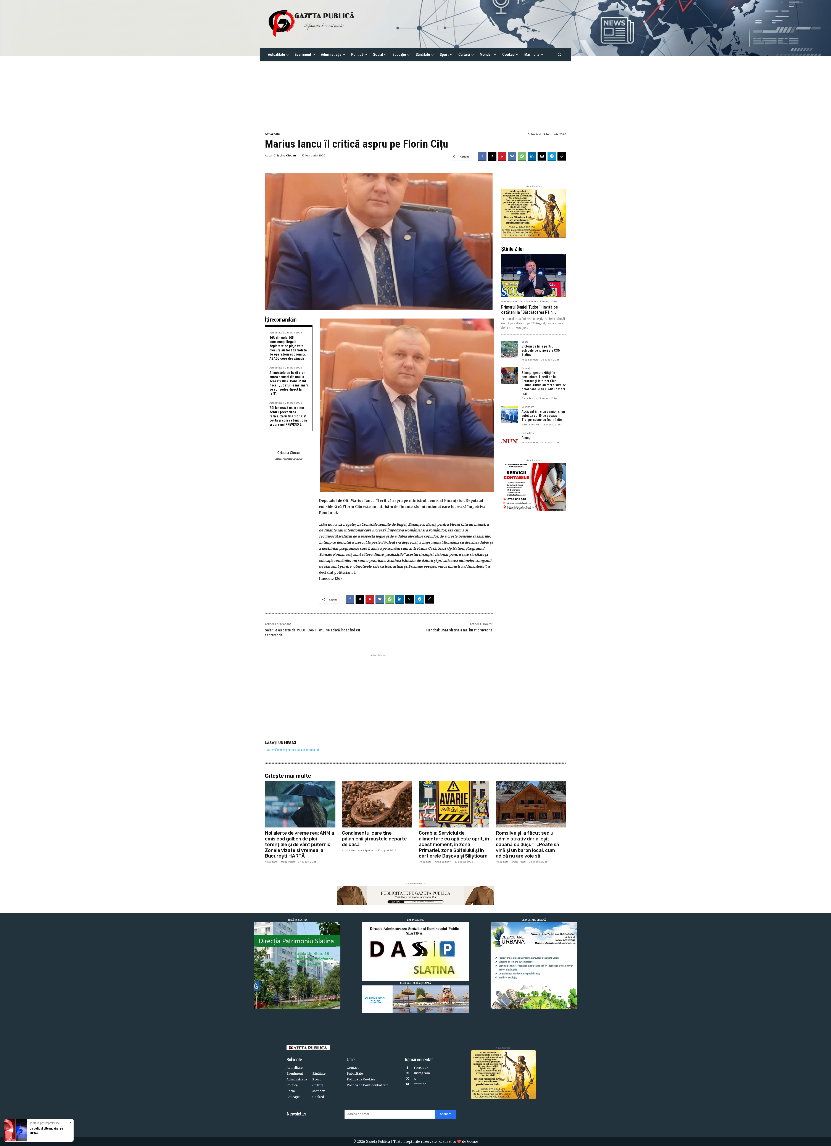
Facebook (421, 1068)
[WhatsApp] (522, 156)
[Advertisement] (415, 99)
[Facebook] (482, 156)
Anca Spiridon (528, 301)
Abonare (445, 1114)
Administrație (509, 301)
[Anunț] (509, 440)
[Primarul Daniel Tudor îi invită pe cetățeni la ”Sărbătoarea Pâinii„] (533, 275)
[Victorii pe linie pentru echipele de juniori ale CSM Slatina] (509, 349)
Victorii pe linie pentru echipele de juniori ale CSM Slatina (541, 350)
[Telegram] (552, 156)
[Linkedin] (532, 156)
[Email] (542, 156)
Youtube (420, 1084)
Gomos (472, 1142)
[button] (559, 54)
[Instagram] (407, 1073)
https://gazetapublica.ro (288, 458)
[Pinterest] (502, 156)
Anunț (526, 438)
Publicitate (528, 433)
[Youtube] (407, 1084)
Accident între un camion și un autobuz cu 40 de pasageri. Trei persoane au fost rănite (543, 415)
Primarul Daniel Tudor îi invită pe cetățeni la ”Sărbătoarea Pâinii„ (529, 309)
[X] (492, 156)
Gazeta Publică (530, 424)
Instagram (422, 1073)
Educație (527, 368)
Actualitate (272, 133)
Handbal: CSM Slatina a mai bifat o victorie (459, 630)
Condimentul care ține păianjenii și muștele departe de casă (374, 838)
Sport (525, 342)
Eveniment (528, 407)
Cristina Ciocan (285, 155)
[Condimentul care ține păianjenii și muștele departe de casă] (377, 804)
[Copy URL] (561, 156)
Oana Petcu (528, 398)
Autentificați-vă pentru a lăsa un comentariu (293, 750)
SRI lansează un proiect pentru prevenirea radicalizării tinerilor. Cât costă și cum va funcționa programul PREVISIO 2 (288, 416)
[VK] (512, 156)
